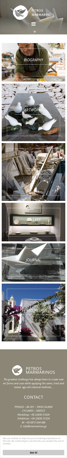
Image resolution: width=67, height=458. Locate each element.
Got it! (33, 452)
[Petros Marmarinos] (33, 9)
